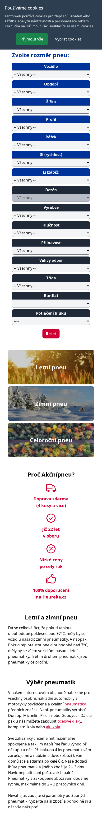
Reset (51, 333)
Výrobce (51, 207)
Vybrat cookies (68, 39)
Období (51, 84)
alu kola (53, 726)
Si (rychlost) (51, 154)
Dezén (51, 189)
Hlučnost (51, 225)
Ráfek (51, 137)
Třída (51, 278)
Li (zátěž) (51, 172)
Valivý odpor (51, 260)
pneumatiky (75, 704)
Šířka (51, 101)
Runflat (51, 295)
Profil (51, 119)
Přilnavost (51, 242)
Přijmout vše (32, 39)
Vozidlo (51, 66)
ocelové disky (69, 721)
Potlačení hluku (51, 313)
